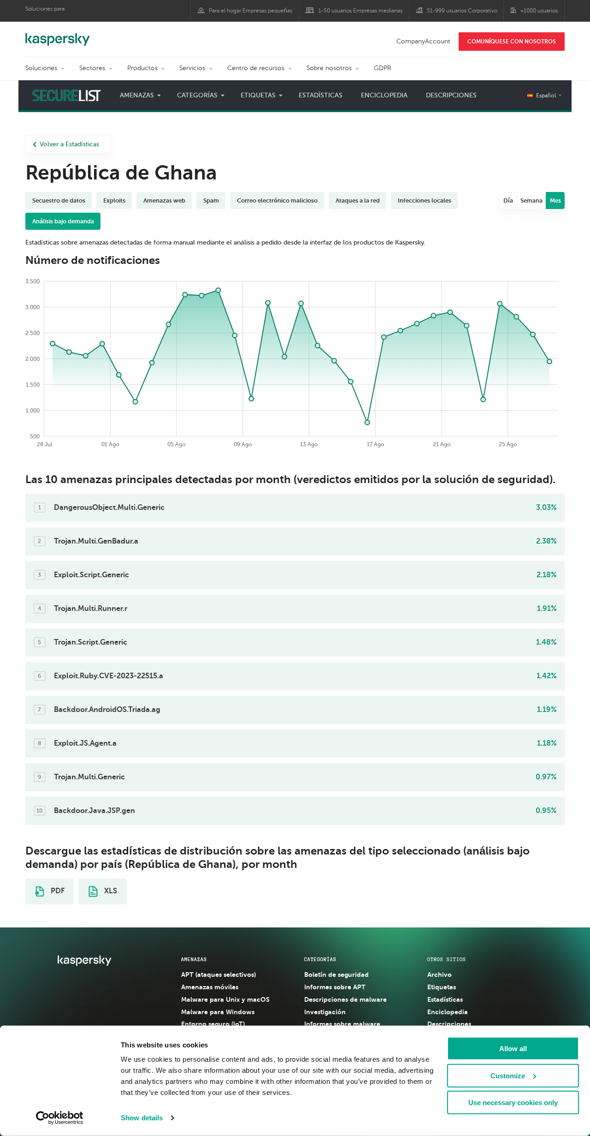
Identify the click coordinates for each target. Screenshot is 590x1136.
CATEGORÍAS (320, 959)
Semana (531, 200)
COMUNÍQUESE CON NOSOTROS (511, 41)
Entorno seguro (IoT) (213, 1024)
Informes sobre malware (342, 1024)
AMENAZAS (194, 959)
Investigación (325, 1012)
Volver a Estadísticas (69, 144)
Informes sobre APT (335, 987)
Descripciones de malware (345, 999)
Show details (142, 1118)
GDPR (382, 68)
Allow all (513, 1048)
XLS (109, 891)
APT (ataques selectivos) (218, 974)
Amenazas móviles (209, 987)
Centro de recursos (255, 68)
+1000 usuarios (539, 10)
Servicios (192, 68)
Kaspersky (57, 35)
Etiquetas (441, 987)
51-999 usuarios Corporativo (462, 10)
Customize (507, 1075)
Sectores (92, 68)
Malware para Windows (217, 1012)
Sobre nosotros (329, 68)
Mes (555, 200)
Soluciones (41, 68)
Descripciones (451, 95)
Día (508, 200)
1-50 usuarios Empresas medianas (360, 10)
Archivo (439, 974)
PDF (57, 891)
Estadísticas (320, 95)
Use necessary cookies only (513, 1102)
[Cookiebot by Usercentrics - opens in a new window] (59, 1118)
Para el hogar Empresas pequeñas (250, 10)
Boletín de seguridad (336, 974)
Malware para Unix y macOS (225, 999)
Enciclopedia (384, 95)
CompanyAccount (423, 41)
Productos (142, 68)
